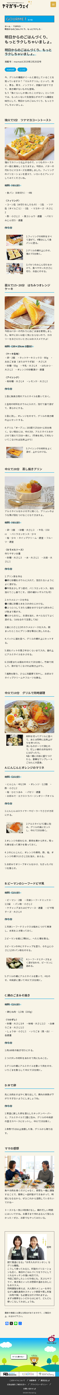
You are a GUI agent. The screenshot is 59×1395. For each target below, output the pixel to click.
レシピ (22, 69)
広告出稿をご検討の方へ (16, 1384)
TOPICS (17, 26)
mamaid (10, 69)
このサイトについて (17, 1380)
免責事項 (32, 1380)
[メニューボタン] (53, 4)
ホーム (7, 26)
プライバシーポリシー (39, 1384)
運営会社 (44, 1380)
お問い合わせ (28, 1388)
